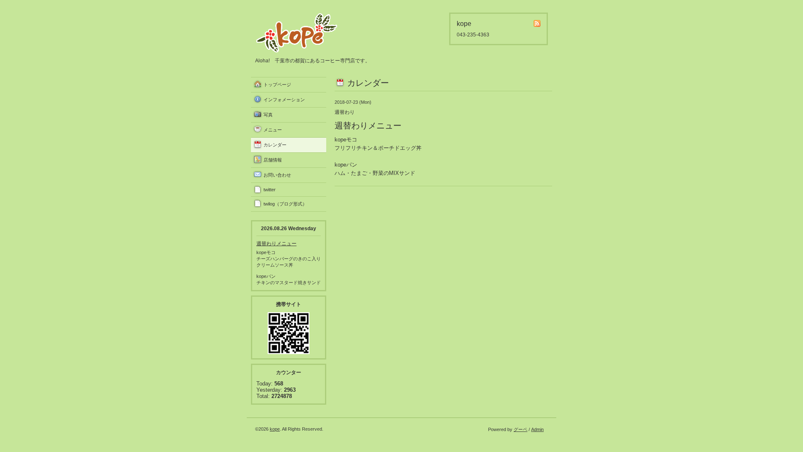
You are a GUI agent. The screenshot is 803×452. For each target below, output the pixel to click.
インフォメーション (284, 99)
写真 (268, 114)
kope (275, 428)
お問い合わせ (277, 174)
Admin (537, 429)
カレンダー (274, 144)
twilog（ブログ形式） (285, 203)
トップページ (277, 84)
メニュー (272, 129)
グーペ (520, 429)
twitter (269, 189)
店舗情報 (272, 159)
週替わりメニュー (276, 244)
